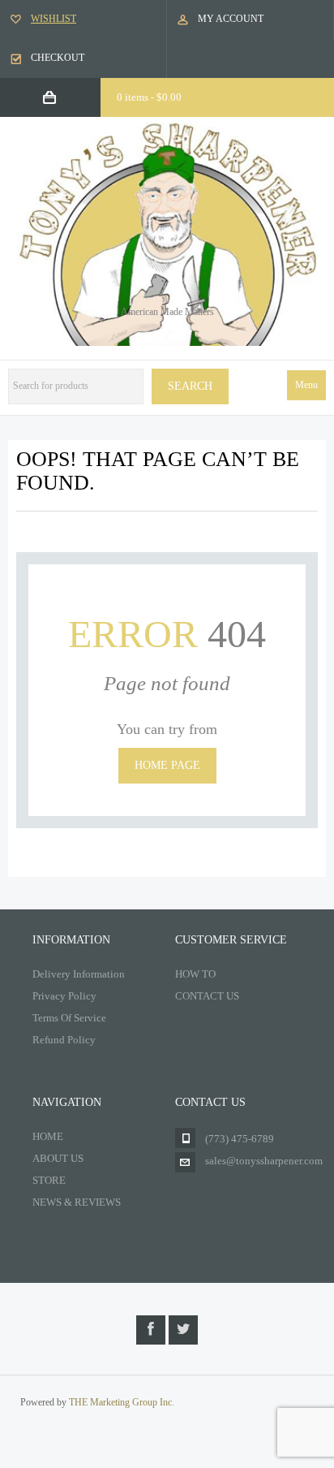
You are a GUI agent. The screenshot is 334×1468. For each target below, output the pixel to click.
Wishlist (53, 18)
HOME (47, 1136)
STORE (49, 1180)
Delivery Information (78, 974)
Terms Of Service (69, 1018)
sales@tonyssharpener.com (264, 1161)
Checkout (57, 57)
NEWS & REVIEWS (76, 1202)
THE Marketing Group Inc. (121, 1402)
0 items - (149, 97)
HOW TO (195, 974)
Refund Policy (64, 1040)
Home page (167, 765)
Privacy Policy (64, 996)
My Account (230, 18)
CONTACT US (207, 996)
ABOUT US (58, 1158)
